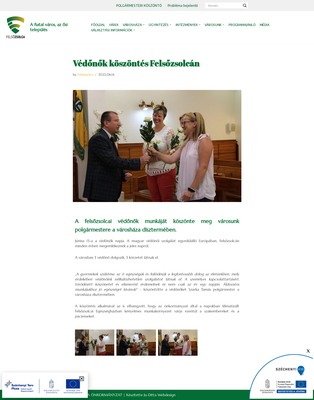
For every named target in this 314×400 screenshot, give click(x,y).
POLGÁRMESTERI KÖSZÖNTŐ (139, 5)
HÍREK (114, 25)
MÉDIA (265, 25)
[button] (144, 25)
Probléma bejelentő (183, 5)
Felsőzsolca (85, 74)
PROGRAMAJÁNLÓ (242, 25)
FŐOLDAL (98, 25)
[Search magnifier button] (245, 6)
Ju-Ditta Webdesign (160, 395)
